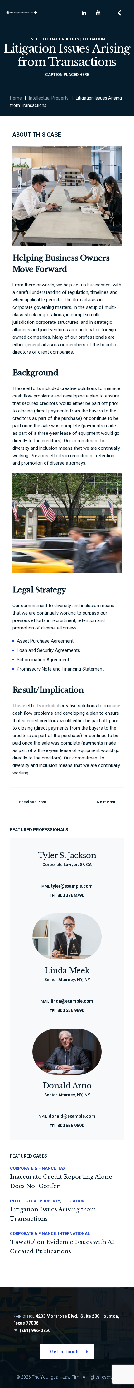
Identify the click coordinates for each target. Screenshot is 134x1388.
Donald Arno (67, 1085)
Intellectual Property (49, 97)
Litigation (73, 1201)
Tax (61, 1168)
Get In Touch (64, 1351)
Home (16, 97)
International (74, 1233)
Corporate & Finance (33, 1168)
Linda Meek (67, 970)
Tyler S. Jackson (67, 855)
